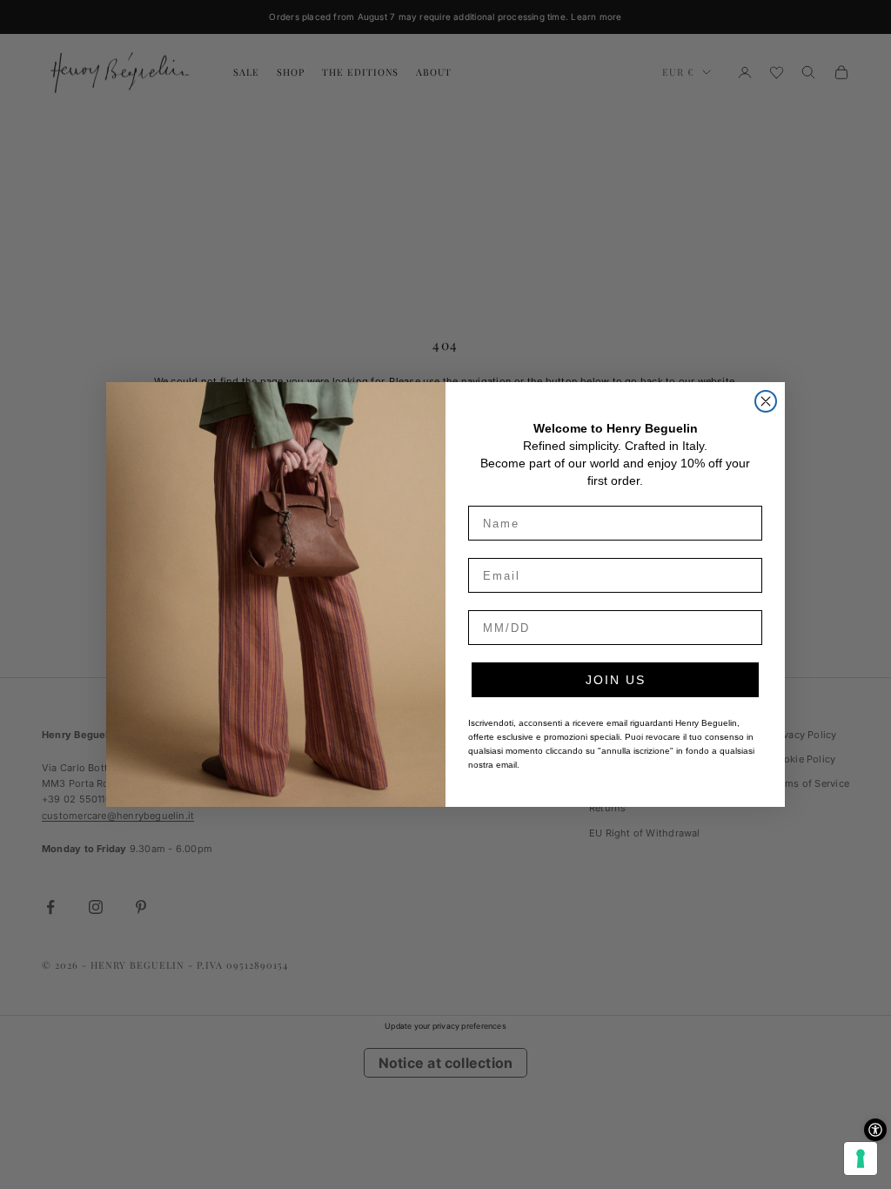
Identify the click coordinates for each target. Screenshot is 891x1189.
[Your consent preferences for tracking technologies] (860, 1158)
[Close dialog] (765, 401)
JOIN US (616, 680)
